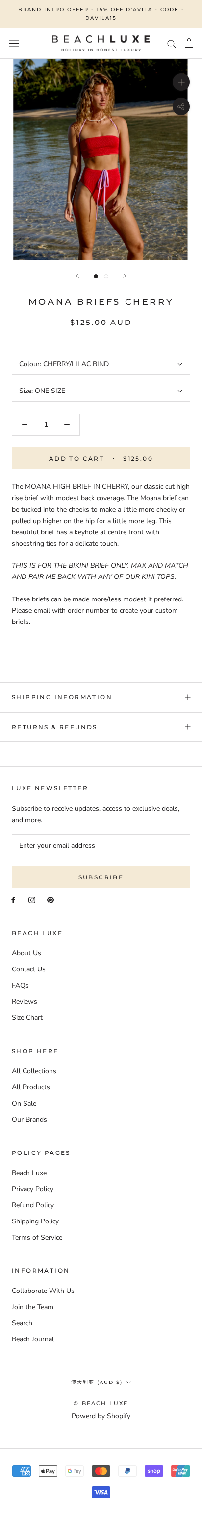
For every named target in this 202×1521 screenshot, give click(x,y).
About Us (26, 953)
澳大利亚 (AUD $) (97, 1382)
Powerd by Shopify (101, 1416)
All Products (31, 1087)
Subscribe (101, 877)
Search (22, 1323)
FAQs (20, 985)
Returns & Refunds (55, 727)
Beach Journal (33, 1339)
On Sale (24, 1103)
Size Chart (27, 1017)
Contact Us (29, 969)
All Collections (34, 1071)
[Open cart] (189, 43)
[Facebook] (13, 899)
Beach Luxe (29, 1172)
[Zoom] (181, 81)
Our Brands (29, 1119)
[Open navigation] (14, 43)
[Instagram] (31, 899)
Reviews (24, 1001)
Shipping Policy (35, 1221)
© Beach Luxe (101, 1403)
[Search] (171, 43)
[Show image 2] (106, 276)
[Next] (124, 276)
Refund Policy (33, 1205)
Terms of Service (37, 1237)
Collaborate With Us (43, 1290)
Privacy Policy (32, 1189)
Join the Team (32, 1307)
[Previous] (77, 276)
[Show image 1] (96, 276)
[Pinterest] (50, 899)
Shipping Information (62, 697)
